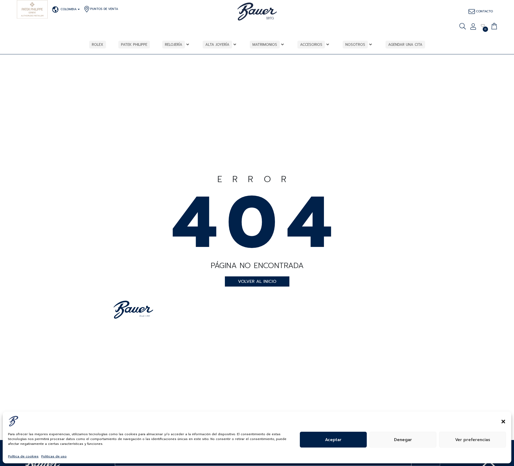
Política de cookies (23, 456)
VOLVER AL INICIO (257, 281)
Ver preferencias (472, 440)
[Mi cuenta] (473, 27)
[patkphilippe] (32, 9)
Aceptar (333, 440)
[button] (503, 421)
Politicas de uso (54, 456)
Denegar (403, 440)
